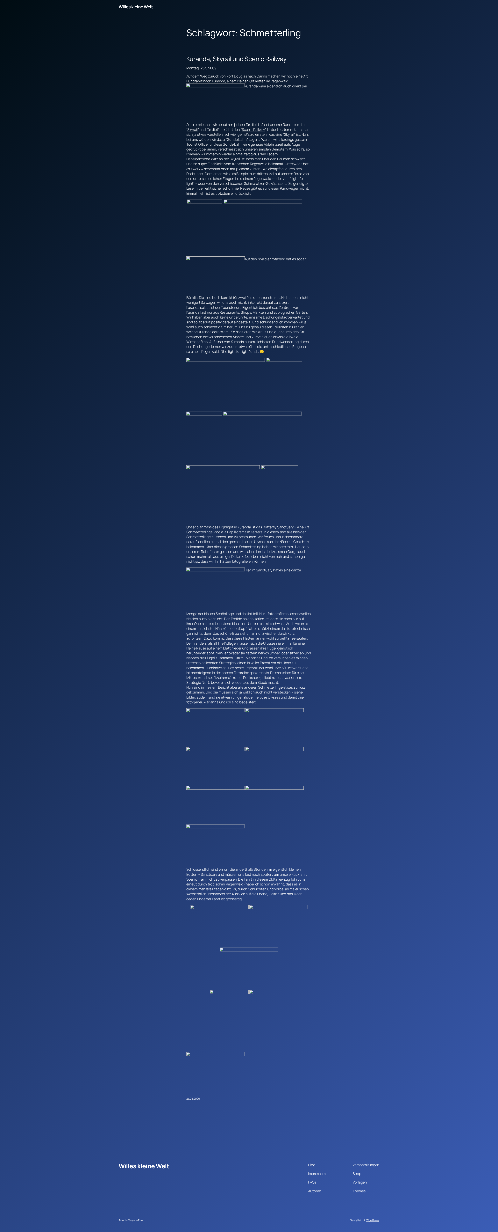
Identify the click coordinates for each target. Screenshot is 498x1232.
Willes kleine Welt (136, 7)
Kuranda (251, 86)
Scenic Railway (253, 129)
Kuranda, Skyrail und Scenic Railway (236, 58)
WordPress (372, 1220)
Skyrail (192, 129)
